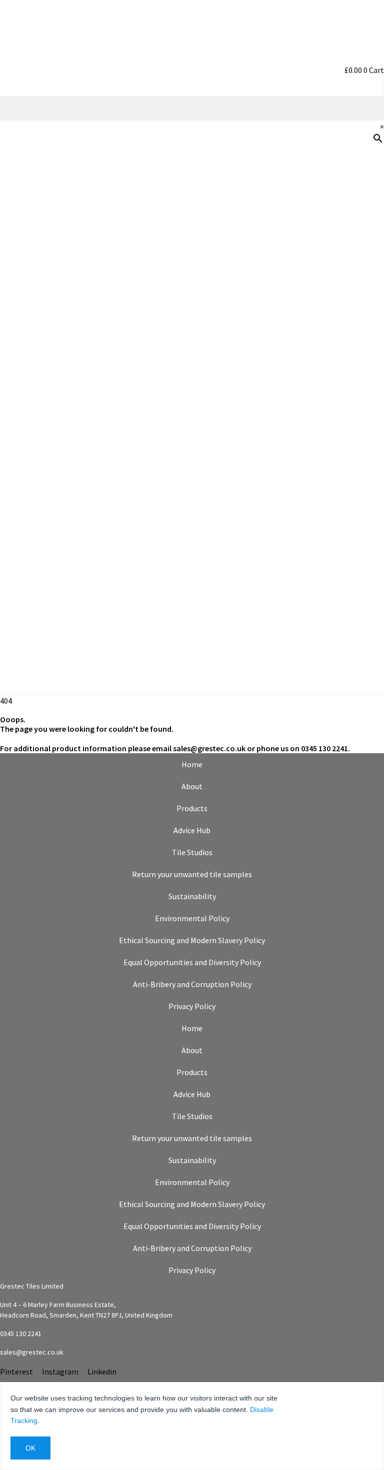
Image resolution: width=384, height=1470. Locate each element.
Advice (367, 294)
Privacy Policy (192, 1006)
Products (362, 198)
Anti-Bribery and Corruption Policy (192, 984)
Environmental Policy (192, 918)
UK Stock (362, 390)
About (192, 786)
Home (192, 764)
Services (364, 326)
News (369, 422)
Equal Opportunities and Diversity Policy (192, 962)
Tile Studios (192, 852)
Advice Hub (192, 830)
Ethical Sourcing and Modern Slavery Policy (192, 940)
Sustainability (353, 358)
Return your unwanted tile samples (192, 874)
